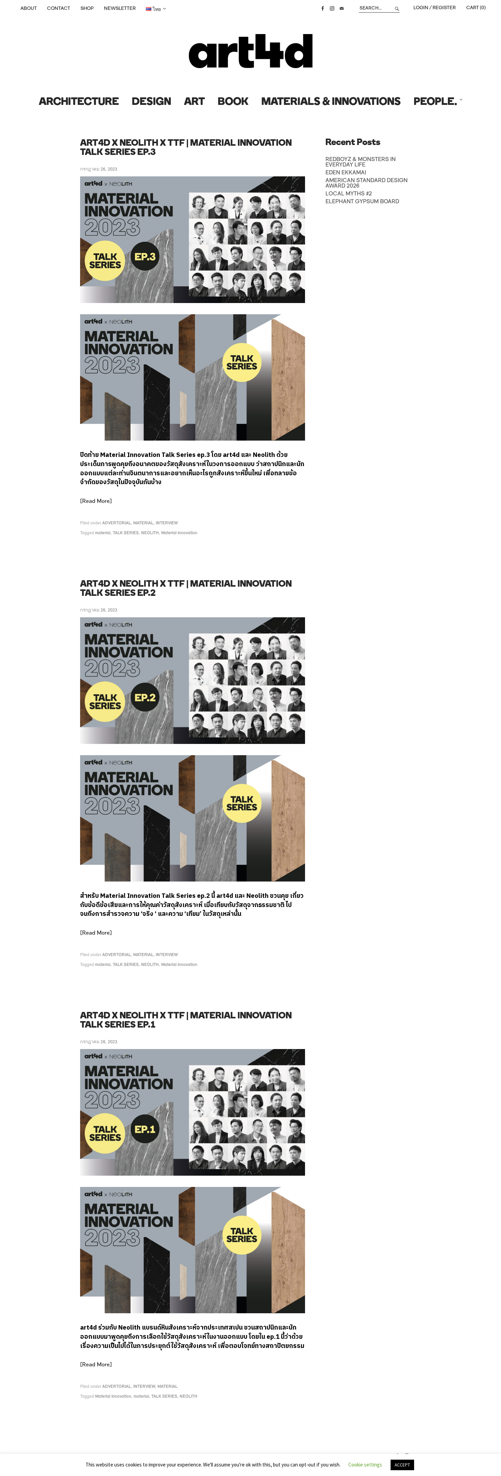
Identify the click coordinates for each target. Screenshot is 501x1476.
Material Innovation (179, 533)
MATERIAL (143, 523)
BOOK (233, 102)
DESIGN (151, 102)
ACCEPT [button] (402, 1465)
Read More (96, 501)
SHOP (87, 8)
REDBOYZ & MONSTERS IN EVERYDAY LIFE (360, 162)
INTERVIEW (167, 523)
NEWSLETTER (120, 8)
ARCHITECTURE (79, 102)
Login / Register (434, 7)
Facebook (322, 8)
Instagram (332, 8)
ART (194, 102)
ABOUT (28, 8)
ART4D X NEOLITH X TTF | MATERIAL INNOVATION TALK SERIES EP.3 (186, 148)
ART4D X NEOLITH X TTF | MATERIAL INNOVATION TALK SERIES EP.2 (186, 589)
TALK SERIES (126, 533)
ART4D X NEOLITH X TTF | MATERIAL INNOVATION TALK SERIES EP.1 (186, 1021)
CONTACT (58, 8)
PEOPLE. (435, 102)
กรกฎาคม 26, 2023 (98, 169)
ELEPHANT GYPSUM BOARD (362, 202)
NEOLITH (150, 533)
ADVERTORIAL (116, 523)
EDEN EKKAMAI (345, 173)
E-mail (341, 8)
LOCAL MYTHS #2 (348, 194)
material (102, 533)
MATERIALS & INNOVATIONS (331, 102)
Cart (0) (476, 7)
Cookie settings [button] (365, 1464)
